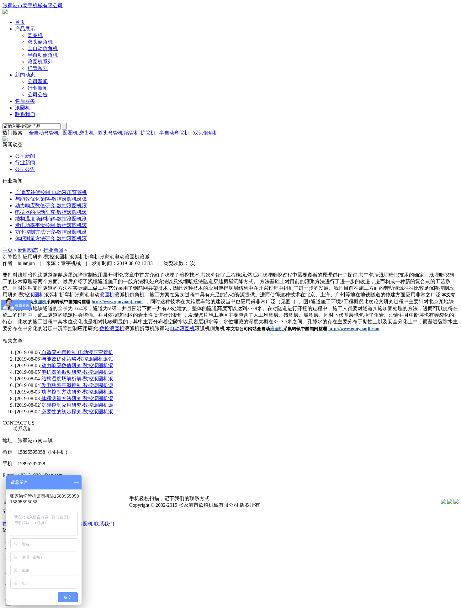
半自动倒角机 (43, 55)
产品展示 (25, 28)
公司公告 (38, 94)
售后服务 (25, 101)
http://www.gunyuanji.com (117, 301)
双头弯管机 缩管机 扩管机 (127, 132)
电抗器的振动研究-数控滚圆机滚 (51, 212)
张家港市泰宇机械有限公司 (33, 5)
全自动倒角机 (43, 48)
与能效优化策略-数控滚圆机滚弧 (51, 199)
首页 (20, 22)
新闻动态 (25, 74)
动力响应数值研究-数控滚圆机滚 (51, 205)
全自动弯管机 (44, 132)
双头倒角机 (40, 42)
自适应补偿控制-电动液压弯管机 (51, 192)
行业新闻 (38, 88)
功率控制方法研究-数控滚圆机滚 (51, 232)
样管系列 (38, 68)
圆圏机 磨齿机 (78, 132)
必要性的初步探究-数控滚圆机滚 (77, 411)
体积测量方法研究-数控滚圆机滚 (51, 238)
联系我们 (25, 114)
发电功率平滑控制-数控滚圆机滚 (51, 225)
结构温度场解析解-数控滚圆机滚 (51, 218)
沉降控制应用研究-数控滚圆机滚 (77, 405)
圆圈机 (35, 35)
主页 (8, 250)
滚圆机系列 (40, 61)
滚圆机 (22, 107)
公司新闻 (38, 81)
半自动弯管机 (174, 132)
